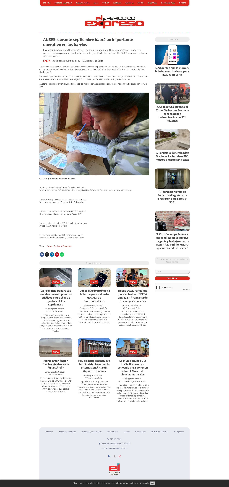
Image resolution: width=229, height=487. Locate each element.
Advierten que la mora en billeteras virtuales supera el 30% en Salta (172, 71)
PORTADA (46, 3)
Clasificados (140, 431)
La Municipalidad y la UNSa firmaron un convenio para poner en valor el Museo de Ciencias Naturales (133, 367)
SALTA (96, 3)
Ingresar (180, 431)
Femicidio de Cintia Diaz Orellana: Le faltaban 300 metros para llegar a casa (172, 156)
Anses (49, 246)
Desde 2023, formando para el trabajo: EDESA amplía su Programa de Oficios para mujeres (133, 295)
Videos (127, 431)
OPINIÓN (140, 3)
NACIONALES (152, 3)
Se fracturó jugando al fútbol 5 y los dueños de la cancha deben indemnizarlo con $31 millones (172, 113)
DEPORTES (129, 3)
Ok (152, 483)
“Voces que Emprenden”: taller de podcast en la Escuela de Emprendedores (94, 295)
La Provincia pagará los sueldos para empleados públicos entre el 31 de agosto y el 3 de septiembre (56, 297)
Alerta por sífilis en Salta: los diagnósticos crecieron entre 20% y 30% (172, 197)
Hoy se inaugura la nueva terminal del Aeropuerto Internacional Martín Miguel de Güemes (94, 366)
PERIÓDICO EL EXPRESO (63, 3)
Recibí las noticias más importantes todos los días (172, 260)
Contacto (49, 431)
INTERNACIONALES (168, 3)
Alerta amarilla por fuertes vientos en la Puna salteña (55, 364)
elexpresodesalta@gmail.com (114, 448)
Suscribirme (172, 278)
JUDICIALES (117, 3)
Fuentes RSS (112, 431)
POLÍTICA (105, 3)
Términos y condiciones (91, 431)
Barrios (57, 246)
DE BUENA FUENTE (83, 3)
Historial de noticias (67, 431)
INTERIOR (182, 3)
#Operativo (66, 246)
